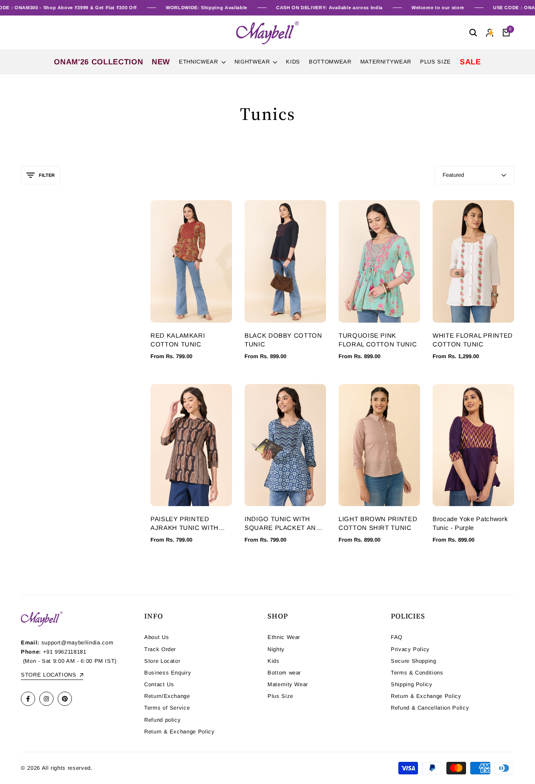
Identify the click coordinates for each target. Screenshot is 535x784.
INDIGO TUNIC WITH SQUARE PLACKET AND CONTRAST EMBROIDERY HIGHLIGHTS (283, 523)
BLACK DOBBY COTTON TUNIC (283, 340)
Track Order (160, 649)
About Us (156, 637)
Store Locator (162, 661)
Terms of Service (167, 708)
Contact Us (159, 684)
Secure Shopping (413, 661)
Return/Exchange (167, 696)
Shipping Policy (412, 684)
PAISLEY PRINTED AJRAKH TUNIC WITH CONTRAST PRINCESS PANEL (187, 523)
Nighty (276, 649)
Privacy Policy (410, 649)
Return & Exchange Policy (179, 731)
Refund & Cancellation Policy (430, 708)
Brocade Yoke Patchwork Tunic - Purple (470, 523)
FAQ (397, 637)
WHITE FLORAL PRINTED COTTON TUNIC (473, 340)
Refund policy (162, 720)
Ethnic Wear (284, 637)
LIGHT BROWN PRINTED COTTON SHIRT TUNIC (378, 523)
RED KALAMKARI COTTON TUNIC (177, 340)
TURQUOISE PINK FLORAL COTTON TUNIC (378, 340)
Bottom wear (284, 672)
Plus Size (280, 696)
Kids (274, 661)
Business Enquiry (167, 672)
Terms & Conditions (417, 672)
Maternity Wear (288, 684)
